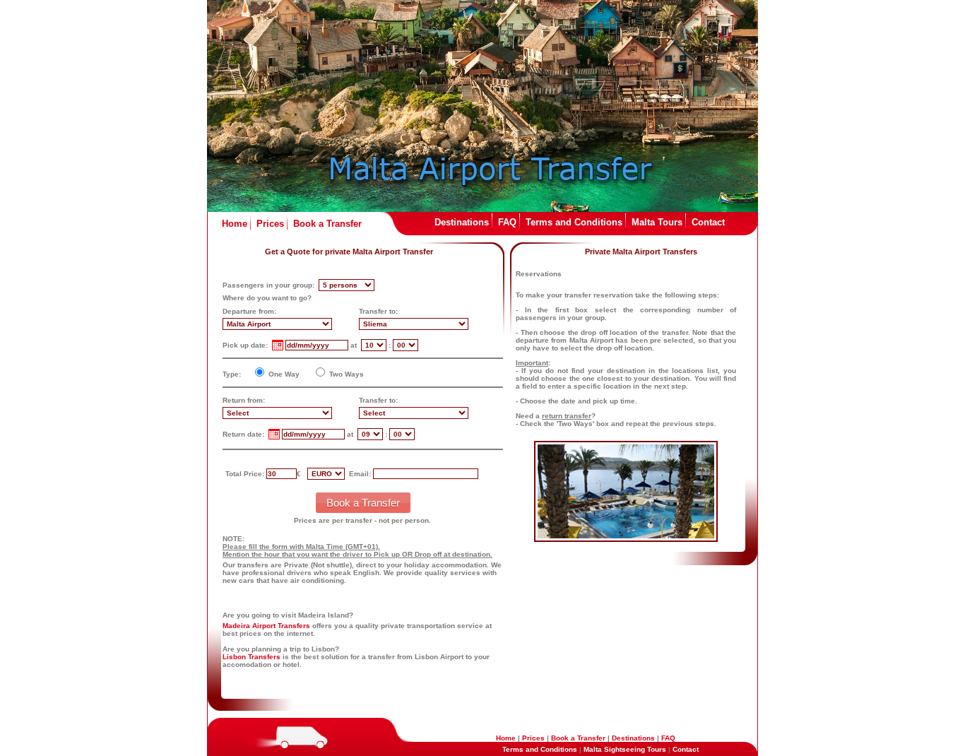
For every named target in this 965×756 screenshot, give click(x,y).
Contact (708, 222)
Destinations (461, 222)
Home (234, 223)
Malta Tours (657, 222)
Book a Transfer (327, 223)
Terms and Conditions (574, 222)
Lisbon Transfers (251, 657)
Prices (270, 223)
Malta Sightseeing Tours (625, 749)
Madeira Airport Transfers (266, 626)
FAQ (507, 222)
